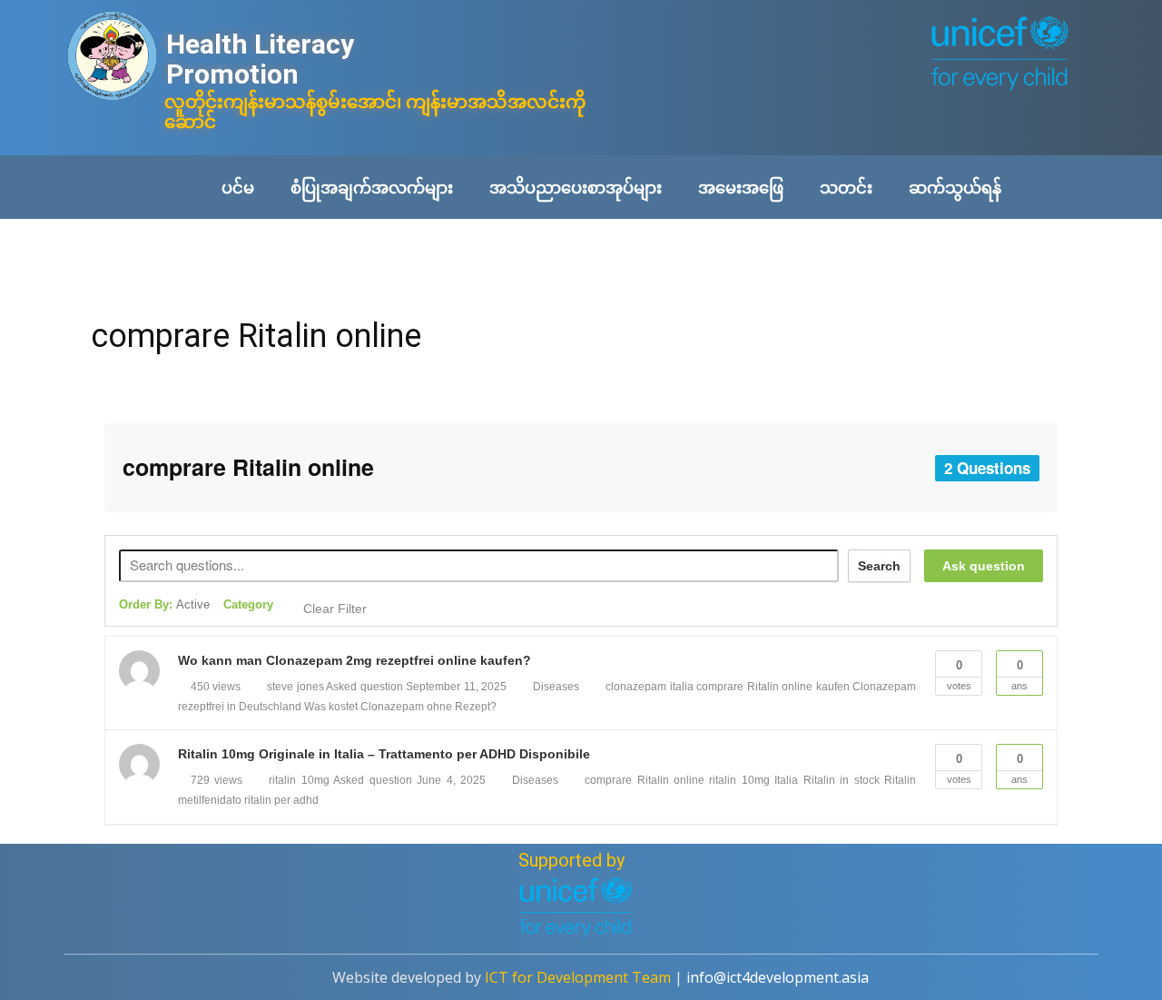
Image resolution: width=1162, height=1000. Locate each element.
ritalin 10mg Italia (753, 780)
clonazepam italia (649, 686)
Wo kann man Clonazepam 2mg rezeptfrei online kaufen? (354, 660)
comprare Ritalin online (256, 336)
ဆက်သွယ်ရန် (955, 187)
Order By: (164, 604)
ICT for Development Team (578, 977)
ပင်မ (238, 187)
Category (248, 604)
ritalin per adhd (281, 800)
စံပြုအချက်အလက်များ (371, 187)
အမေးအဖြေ (740, 187)
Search (879, 566)
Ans (1019, 674)
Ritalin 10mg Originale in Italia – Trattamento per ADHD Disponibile (384, 754)
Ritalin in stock (841, 780)
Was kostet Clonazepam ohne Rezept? (400, 706)
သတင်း (846, 187)
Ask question (983, 566)
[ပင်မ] (112, 57)
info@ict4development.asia (777, 977)
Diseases (556, 686)
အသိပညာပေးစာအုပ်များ (575, 187)
